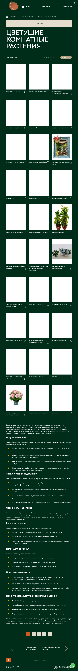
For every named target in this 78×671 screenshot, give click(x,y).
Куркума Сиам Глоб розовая (38, 91)
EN (63, 3)
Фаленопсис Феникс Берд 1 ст (15, 162)
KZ (65, 3)
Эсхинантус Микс (34, 198)
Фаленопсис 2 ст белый (59, 198)
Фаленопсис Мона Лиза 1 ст (60, 304)
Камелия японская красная (37, 413)
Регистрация (46, 7)
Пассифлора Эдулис (58, 232)
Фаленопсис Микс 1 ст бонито (38, 232)
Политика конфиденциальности (63, 666)
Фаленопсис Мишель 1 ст (14, 128)
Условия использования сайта (63, 667)
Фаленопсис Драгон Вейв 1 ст (38, 162)
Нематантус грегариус (36, 304)
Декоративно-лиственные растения (51, 648)
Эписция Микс (10, 198)
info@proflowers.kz (47, 3)
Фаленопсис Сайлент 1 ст (60, 128)
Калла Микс (55, 413)
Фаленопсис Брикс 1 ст (59, 340)
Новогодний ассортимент (31, 648)
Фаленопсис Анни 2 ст (36, 376)
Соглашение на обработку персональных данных (58, 668)
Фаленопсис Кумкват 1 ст (14, 340)
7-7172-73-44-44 (27, 3)
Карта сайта (9, 667)
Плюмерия (55, 376)
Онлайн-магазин (69, 7)
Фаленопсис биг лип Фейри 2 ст (16, 232)
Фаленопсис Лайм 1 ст (13, 91)
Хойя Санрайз (33, 128)
